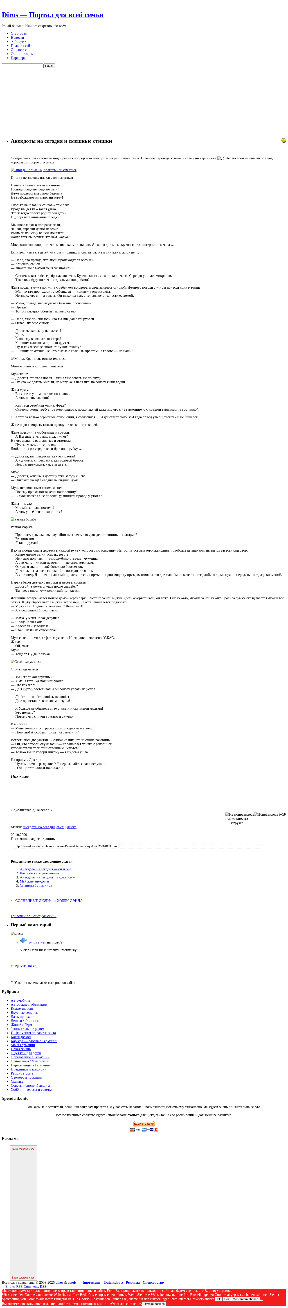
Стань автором (22, 54)
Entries (14, 1286)
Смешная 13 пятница (36, 885)
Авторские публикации (29, 1004)
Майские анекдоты (34, 881)
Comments (35, 1286)
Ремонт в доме (22, 1073)
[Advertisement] (144, 102)
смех (60, 827)
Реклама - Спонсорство (145, 1282)
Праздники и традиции (29, 1069)
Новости (17, 37)
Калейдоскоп (21, 1037)
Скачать (17, 1081)
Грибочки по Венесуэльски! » (33, 916)
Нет (226, 1299)
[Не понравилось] (239, 814)
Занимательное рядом (27, 1029)
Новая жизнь (21, 1049)
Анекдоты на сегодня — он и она (45, 869)
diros (59, 1282)
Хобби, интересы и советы (31, 1089)
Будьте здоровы (22, 1008)
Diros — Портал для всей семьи (53, 15)
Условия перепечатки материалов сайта (43, 982)
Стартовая (19, 33)
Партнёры (18, 58)
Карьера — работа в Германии (34, 1041)
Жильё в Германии (25, 1025)
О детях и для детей (26, 1053)
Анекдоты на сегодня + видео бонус (48, 877)
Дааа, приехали (22, 1016)
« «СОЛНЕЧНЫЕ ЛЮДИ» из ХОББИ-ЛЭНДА (47, 901)
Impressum (91, 1282)
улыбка (70, 827)
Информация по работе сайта (33, 1033)
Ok (219, 1299)
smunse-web (37, 942)
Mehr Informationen (245, 1299)
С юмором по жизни (26, 1077)
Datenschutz (113, 1282)
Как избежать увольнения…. (42, 873)
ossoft (72, 1282)
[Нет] (261, 1300)
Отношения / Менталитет (30, 1061)
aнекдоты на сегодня (39, 827)
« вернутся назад (23, 966)
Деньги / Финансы (25, 1021)
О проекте (19, 50)
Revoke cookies (154, 1304)
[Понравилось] (266, 814)
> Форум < (19, 41)
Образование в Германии (30, 1057)
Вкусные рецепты (24, 1012)
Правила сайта (22, 46)
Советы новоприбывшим (30, 1085)
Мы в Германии (23, 1045)
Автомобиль (20, 1000)
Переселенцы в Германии (30, 1065)
